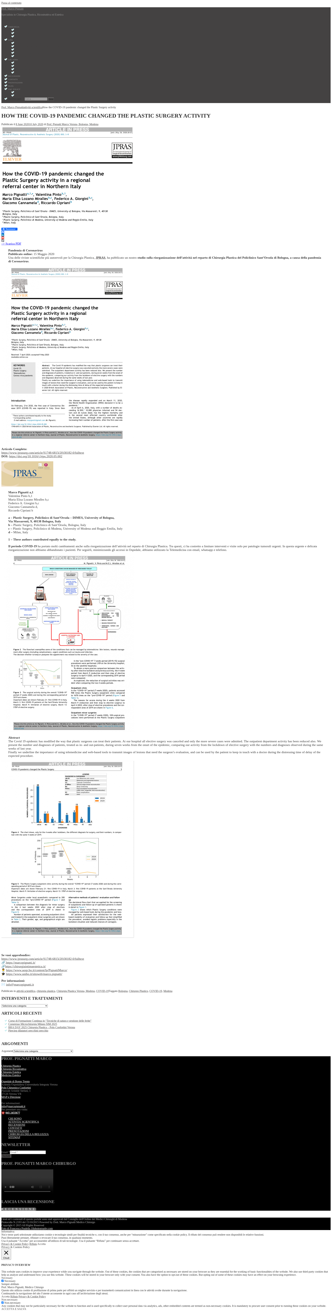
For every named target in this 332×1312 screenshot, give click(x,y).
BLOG (11, 86)
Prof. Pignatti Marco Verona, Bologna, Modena (72, 124)
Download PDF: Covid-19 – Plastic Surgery (38, 73)
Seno (17, 37)
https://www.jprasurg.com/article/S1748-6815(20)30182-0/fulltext (42, 452)
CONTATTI (15, 1127)
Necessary (10, 1280)
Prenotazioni (15, 83)
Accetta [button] (41, 1243)
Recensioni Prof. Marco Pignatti (33, 70)
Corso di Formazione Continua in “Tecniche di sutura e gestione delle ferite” (49, 1020)
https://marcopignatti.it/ (20, 962)
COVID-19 (102, 991)
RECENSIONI (16, 1124)
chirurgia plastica (46, 991)
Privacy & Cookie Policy (15, 1243)
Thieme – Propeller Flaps (29, 50)
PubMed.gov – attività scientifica (34, 43)
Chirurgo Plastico (138, 991)
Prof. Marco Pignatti (12, 8)
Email (5, 1152)
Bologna (123, 991)
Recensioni (14, 76)
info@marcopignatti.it (20, 984)
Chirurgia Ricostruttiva (13, 1069)
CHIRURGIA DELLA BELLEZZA (28, 1134)
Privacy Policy (23, 93)
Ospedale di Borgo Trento (15, 1081)
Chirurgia (13, 27)
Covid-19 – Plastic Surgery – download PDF (39, 53)
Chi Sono (13, 60)
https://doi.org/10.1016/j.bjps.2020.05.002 (35, 456)
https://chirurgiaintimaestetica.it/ (25, 966)
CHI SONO (15, 1118)
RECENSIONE (18, 1209)
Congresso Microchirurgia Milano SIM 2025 (32, 1024)
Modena (167, 991)
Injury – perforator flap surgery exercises (40, 47)
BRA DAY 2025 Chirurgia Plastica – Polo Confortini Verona (41, 1027)
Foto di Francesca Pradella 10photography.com (27, 1228)
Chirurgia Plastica (25, 30)
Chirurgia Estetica (25, 33)
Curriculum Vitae (25, 63)
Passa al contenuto (11, 2)
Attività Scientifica (26, 56)
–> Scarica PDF (11, 243)
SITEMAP (14, 1137)
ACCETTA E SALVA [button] (13, 1309)
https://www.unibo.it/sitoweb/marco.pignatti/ (34, 974)
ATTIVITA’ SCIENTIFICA (23, 1121)
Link (10, 40)
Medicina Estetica (11, 1075)
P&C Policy (14, 89)
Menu (4, 20)
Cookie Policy (23, 96)
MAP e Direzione (11, 1097)
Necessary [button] (7, 1277)
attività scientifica (25, 991)
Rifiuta (33, 1243)
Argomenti (7, 1051)
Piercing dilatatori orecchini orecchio (28, 1030)
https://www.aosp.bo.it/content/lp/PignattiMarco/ (36, 970)
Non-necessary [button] (9, 1299)
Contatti (13, 79)
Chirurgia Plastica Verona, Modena (76, 991)
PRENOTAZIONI (18, 1131)
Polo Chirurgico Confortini (16, 1087)
